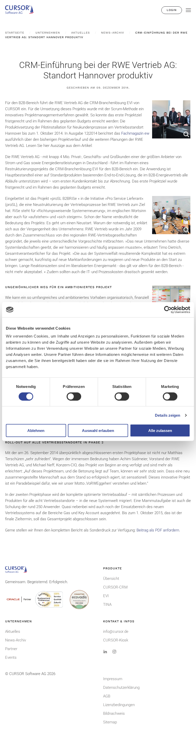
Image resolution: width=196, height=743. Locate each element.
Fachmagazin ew (135, 133)
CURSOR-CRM (115, 587)
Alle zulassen (160, 430)
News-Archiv (15, 640)
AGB (106, 696)
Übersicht (111, 578)
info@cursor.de (115, 631)
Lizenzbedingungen (119, 705)
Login (172, 10)
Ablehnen (35, 430)
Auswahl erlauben (98, 430)
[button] (188, 10)
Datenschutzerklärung (121, 687)
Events (11, 657)
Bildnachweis (114, 713)
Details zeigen (167, 415)
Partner (11, 649)
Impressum (112, 679)
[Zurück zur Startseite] (21, 10)
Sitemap (110, 722)
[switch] (74, 396)
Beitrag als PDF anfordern (158, 530)
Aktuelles (12, 631)
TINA (107, 604)
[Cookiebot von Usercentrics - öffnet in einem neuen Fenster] (167, 309)
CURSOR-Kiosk (115, 640)
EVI (106, 596)
